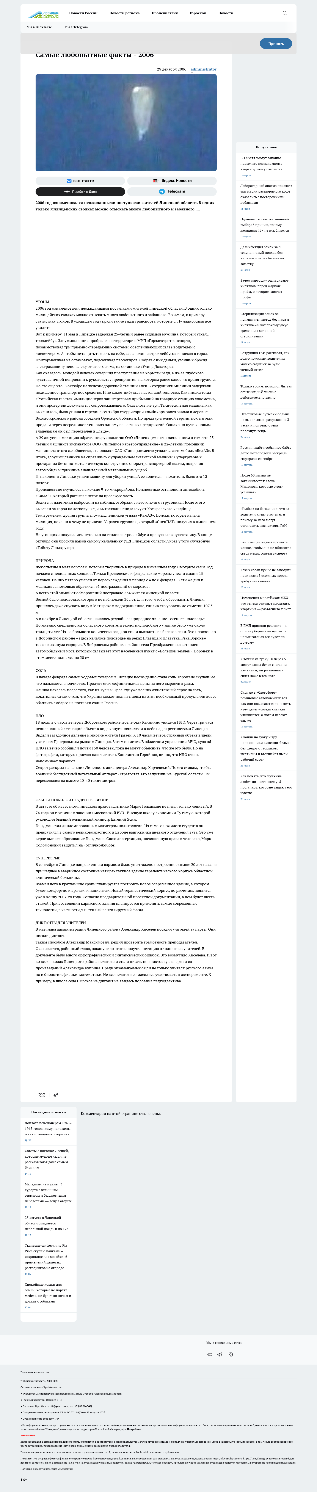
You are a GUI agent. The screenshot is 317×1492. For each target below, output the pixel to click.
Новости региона (125, 13)
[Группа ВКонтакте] (80, 181)
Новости (225, 13)
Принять (276, 43)
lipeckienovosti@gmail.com (51, 1406)
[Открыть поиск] (284, 13)
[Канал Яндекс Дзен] (80, 191)
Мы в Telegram (76, 27)
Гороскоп (198, 13)
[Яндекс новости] (172, 181)
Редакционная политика (35, 1372)
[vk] (42, 1095)
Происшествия (165, 13)
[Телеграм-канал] (172, 191)
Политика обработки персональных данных (46, 1468)
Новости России (83, 13)
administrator (204, 69)
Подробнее (134, 1429)
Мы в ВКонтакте (39, 27)
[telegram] (57, 1095)
